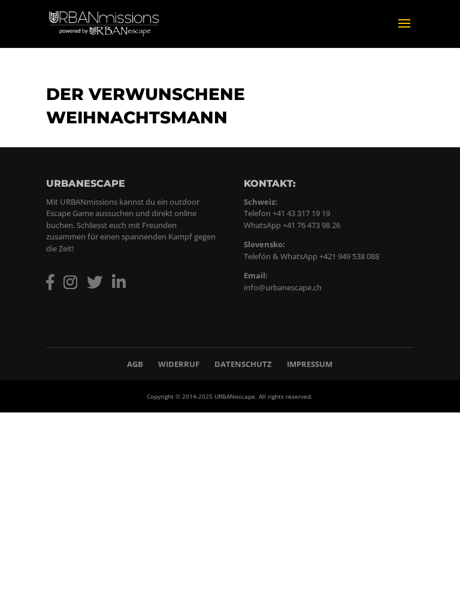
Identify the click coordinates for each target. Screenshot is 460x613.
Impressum (309, 364)
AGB (135, 364)
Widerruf (178, 364)
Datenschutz (243, 364)
